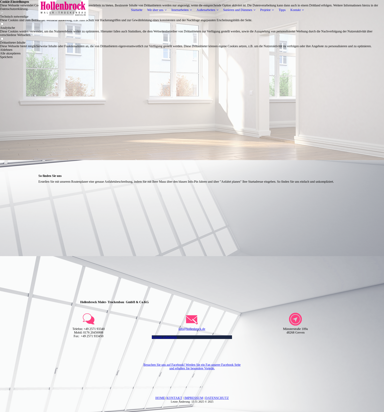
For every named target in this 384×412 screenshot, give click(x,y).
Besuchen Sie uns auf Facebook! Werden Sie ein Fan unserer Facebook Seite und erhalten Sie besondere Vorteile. (192, 366)
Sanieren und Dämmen (237, 10)
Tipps (282, 10)
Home (160, 398)
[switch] (2, 24)
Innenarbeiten (180, 10)
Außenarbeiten (206, 10)
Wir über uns (155, 10)
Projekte (265, 10)
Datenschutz (217, 398)
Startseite (136, 10)
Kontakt (295, 10)
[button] (192, 50)
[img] (63, 10)
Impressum (193, 398)
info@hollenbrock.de (191, 329)
